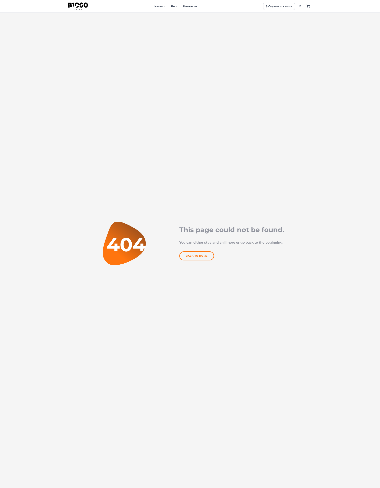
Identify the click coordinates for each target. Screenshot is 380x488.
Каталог (160, 6)
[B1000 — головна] (78, 6)
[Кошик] (308, 6)
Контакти (190, 6)
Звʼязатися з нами (279, 6)
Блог (174, 6)
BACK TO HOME (197, 255)
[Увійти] (299, 6)
